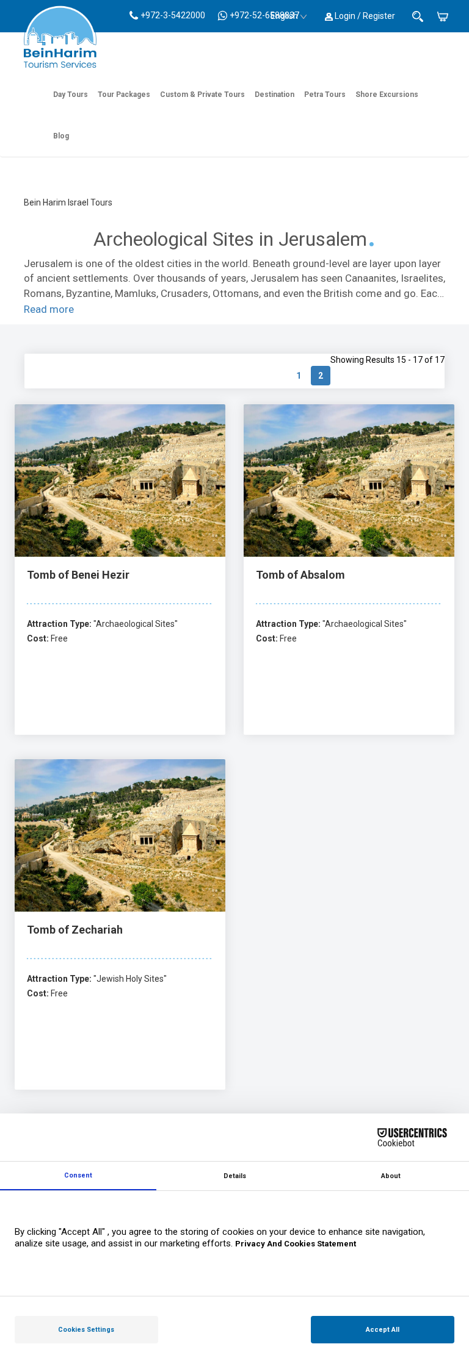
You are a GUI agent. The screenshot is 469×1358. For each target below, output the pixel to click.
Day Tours (70, 94)
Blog (61, 136)
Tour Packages (124, 94)
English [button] (284, 16)
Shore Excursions (386, 94)
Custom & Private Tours (202, 94)
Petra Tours (325, 94)
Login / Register (364, 16)
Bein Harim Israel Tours (68, 202)
